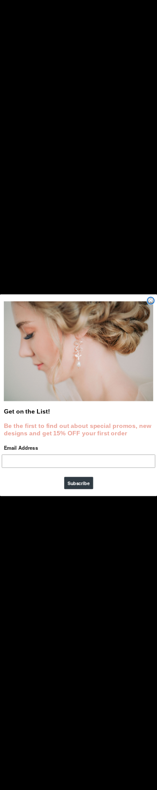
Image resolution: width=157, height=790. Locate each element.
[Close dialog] (150, 300)
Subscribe (78, 482)
